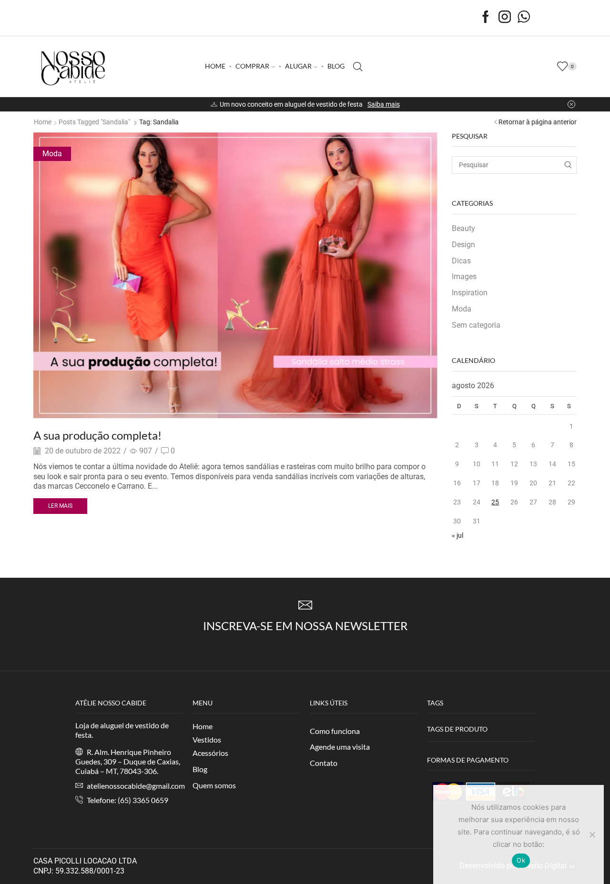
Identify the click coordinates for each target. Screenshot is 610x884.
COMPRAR (252, 66)
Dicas (461, 260)
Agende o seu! (379, 104)
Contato (323, 762)
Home (42, 122)
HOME (215, 66)
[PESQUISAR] (568, 165)
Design (463, 244)
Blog (200, 769)
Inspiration (470, 292)
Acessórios (210, 752)
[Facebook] (485, 17)
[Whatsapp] (524, 17)
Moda (52, 153)
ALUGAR (298, 66)
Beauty (463, 228)
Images (464, 276)
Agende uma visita (340, 746)
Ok (521, 860)
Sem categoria (476, 325)
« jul (457, 535)
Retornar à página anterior (537, 122)
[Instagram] (504, 17)
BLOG (336, 66)
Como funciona (335, 730)
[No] (592, 834)
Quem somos (214, 785)
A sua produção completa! (97, 435)
